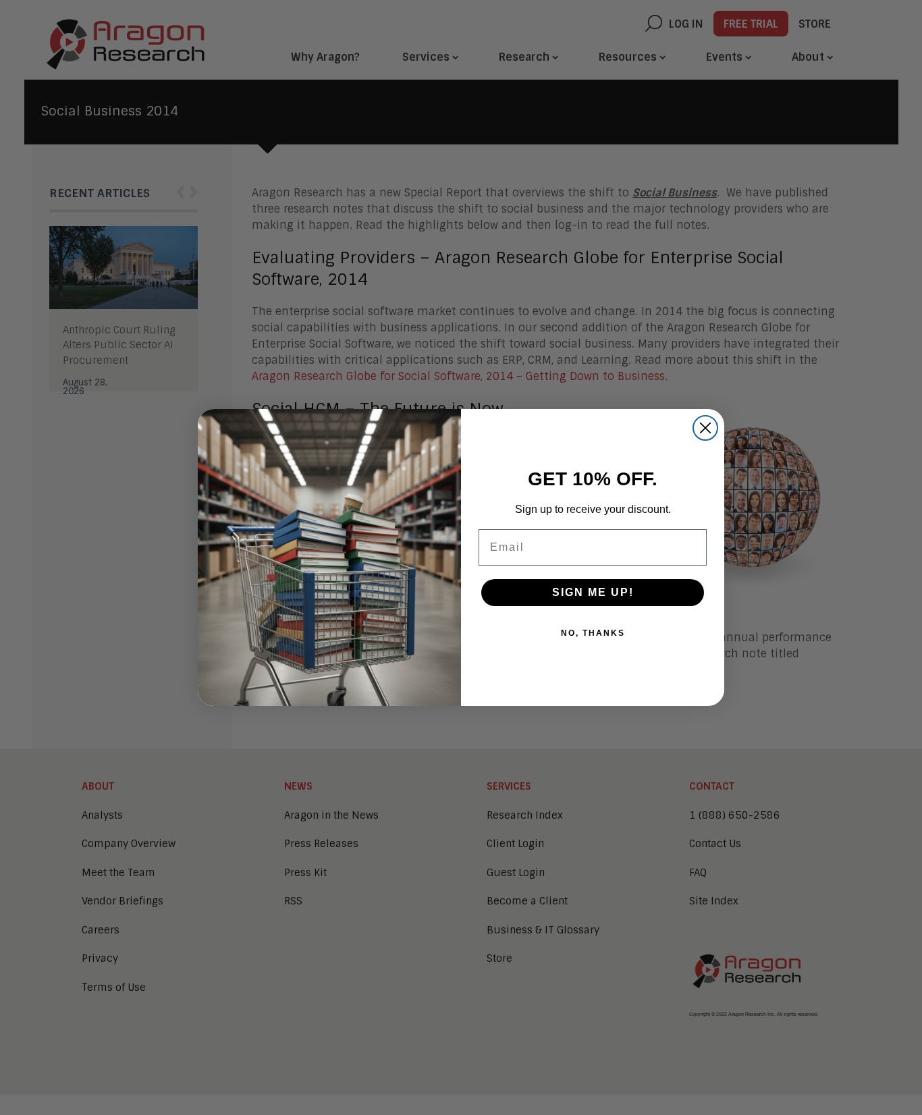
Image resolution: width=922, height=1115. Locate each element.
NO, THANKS (593, 633)
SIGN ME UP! (593, 592)
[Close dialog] (705, 428)
